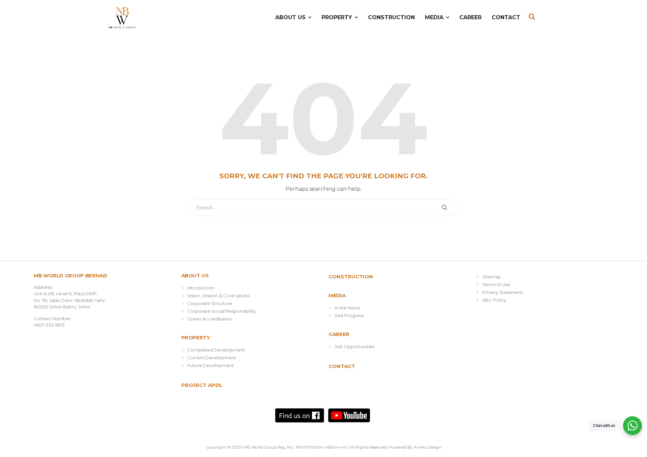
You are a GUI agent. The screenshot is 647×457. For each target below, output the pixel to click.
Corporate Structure (209, 303)
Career (470, 17)
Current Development (211, 357)
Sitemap (491, 276)
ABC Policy (494, 300)
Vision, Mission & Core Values (218, 295)
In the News (347, 307)
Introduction (200, 288)
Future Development (210, 365)
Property (336, 17)
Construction (391, 17)
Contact (506, 17)
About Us (290, 17)
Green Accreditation (209, 319)
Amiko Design (427, 447)
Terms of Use (496, 284)
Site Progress (349, 315)
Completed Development (216, 350)
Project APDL (201, 385)
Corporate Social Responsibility (221, 311)
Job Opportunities (354, 346)
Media (434, 17)
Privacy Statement (502, 292)
